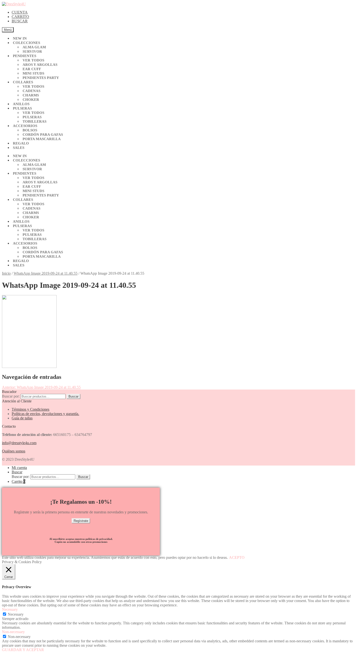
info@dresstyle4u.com (19, 443)
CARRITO (20, 17)
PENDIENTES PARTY (41, 78)
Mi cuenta (19, 468)
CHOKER (31, 100)
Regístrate (81, 521)
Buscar (73, 396)
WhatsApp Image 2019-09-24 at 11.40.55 (45, 273)
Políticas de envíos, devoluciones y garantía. (45, 414)
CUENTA (20, 12)
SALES (18, 148)
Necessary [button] (10, 609)
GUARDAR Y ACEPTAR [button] (23, 650)
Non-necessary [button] (13, 632)
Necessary (16, 614)
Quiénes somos (13, 451)
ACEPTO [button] (237, 557)
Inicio (6, 273)
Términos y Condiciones (30, 409)
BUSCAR (20, 21)
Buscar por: (11, 396)
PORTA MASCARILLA (42, 139)
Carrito (18, 481)
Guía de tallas (22, 418)
